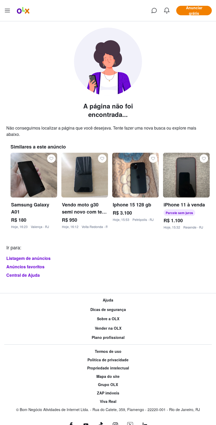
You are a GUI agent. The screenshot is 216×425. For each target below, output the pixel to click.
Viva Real (108, 401)
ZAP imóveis (108, 393)
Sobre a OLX (108, 318)
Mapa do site (108, 376)
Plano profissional (108, 337)
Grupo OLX (108, 384)
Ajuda (108, 300)
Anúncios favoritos (25, 267)
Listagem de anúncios (28, 258)
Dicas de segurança (108, 309)
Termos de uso (108, 351)
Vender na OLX (108, 328)
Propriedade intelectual (108, 367)
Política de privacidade (108, 359)
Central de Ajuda (23, 275)
